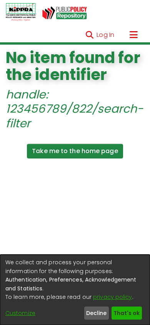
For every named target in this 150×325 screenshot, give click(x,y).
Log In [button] (106, 34)
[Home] (21, 12)
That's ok (126, 313)
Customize (20, 313)
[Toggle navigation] (133, 35)
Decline (96, 313)
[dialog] (75, 290)
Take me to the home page (75, 151)
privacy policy (112, 297)
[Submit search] (89, 35)
